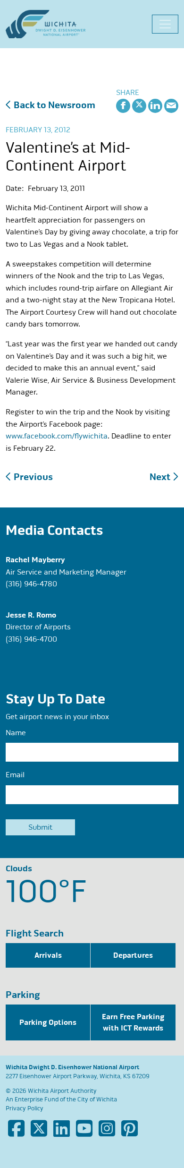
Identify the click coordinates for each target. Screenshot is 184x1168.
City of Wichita (97, 1099)
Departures (133, 955)
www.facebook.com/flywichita (57, 436)
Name (16, 733)
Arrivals (48, 955)
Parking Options (47, 1022)
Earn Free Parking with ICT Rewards (133, 1022)
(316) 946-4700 (31, 639)
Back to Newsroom (53, 105)
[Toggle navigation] (165, 24)
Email (15, 775)
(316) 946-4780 (31, 584)
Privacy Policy (24, 1108)
